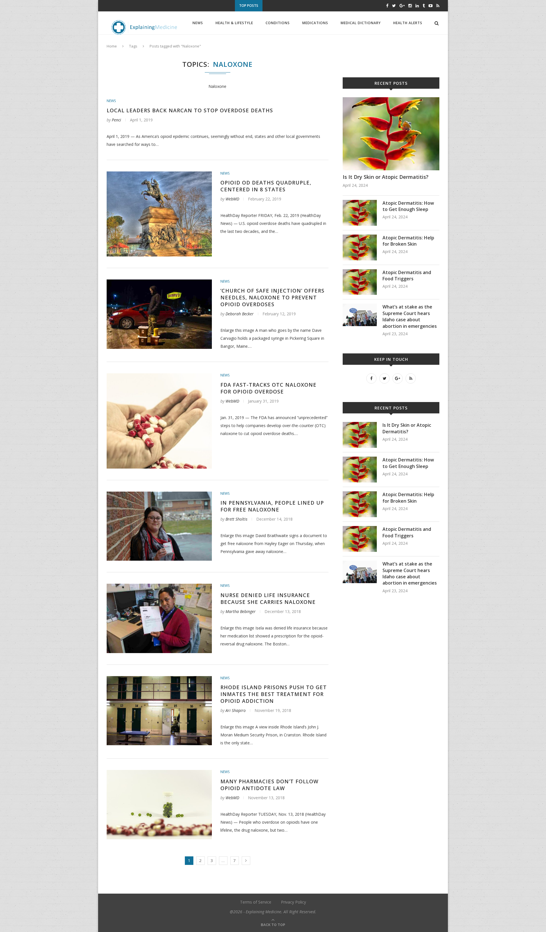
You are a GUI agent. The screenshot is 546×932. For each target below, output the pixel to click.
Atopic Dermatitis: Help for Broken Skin (408, 241)
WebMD (232, 199)
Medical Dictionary (361, 22)
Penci (116, 120)
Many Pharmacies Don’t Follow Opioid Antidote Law (269, 785)
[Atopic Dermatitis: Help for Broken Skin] (360, 237)
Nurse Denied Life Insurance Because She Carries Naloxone (268, 598)
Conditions (278, 22)
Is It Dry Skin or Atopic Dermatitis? (386, 176)
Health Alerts (407, 22)
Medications (315, 22)
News (198, 22)
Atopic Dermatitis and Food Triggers (319, 6)
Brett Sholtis (236, 519)
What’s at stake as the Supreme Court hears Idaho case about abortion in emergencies (409, 316)
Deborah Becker (240, 313)
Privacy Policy (293, 902)
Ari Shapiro (236, 710)
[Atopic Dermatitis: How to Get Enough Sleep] (360, 202)
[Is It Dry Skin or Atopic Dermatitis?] (391, 100)
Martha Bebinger (241, 611)
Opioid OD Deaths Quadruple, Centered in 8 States (265, 186)
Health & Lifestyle (234, 22)
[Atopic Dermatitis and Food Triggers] (360, 272)
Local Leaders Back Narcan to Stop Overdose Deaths (190, 110)
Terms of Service (255, 902)
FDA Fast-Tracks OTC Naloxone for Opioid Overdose (268, 388)
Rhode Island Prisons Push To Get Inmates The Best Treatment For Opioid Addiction (273, 694)
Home (112, 46)
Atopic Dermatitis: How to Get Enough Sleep (408, 206)
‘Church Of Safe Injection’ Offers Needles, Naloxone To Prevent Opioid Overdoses (272, 297)
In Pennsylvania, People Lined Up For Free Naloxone (272, 506)
